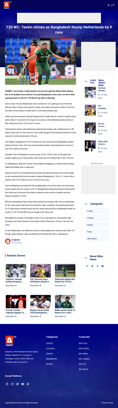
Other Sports (92, 239)
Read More (10, 285)
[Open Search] (109, 5)
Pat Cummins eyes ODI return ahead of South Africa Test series (40, 280)
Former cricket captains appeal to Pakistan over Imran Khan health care (15, 311)
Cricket (89, 211)
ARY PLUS (83, 343)
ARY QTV (82, 364)
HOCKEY (49, 354)
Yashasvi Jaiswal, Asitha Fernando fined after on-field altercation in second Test (15, 280)
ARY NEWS (83, 354)
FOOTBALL (50, 348)
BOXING (49, 364)
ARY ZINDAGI (84, 359)
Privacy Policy (107, 403)
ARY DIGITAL (84, 348)
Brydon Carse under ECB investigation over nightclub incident (39, 311)
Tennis (89, 232)
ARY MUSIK (83, 369)
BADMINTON (51, 359)
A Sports (18, 403)
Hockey (90, 225)
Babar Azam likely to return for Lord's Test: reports (65, 311)
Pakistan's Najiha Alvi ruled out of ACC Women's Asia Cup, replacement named (65, 280)
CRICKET (49, 343)
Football (90, 218)
